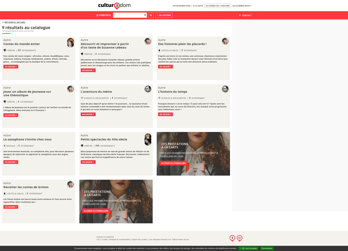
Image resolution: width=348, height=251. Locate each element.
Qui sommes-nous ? (241, 5)
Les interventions (181, 5)
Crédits (104, 239)
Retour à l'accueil (15, 22)
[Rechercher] (151, 15)
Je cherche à (104, 15)
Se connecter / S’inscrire (218, 5)
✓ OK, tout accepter (248, 248)
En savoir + (11, 66)
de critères (165, 15)
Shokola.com (166, 239)
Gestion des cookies (139, 239)
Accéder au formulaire (173, 163)
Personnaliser (267, 248)
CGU (98, 239)
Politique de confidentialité (119, 239)
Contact (246, 15)
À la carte (198, 5)
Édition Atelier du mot (180, 239)
